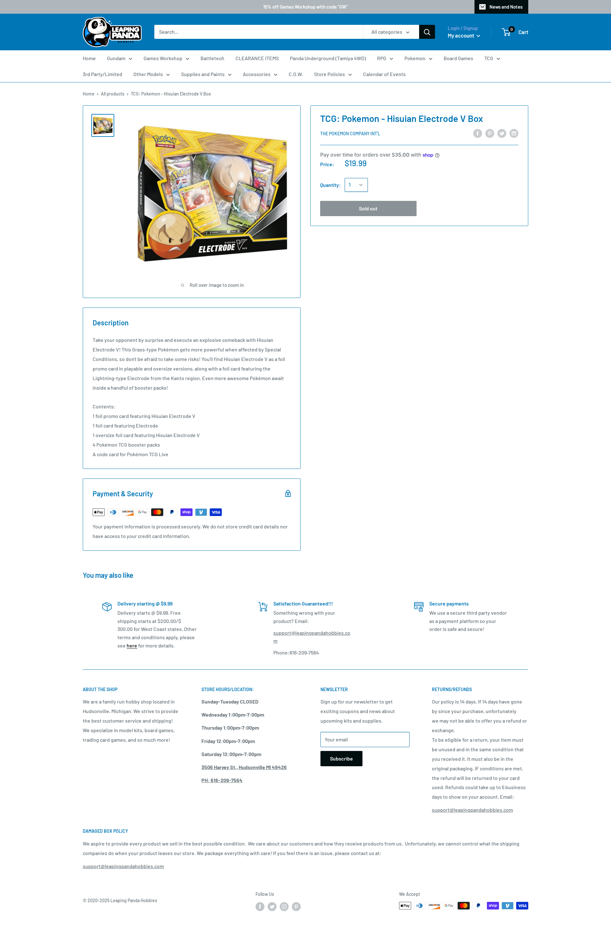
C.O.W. (296, 74)
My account (461, 35)
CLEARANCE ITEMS (257, 58)
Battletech (212, 58)
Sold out (368, 208)
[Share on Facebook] (477, 133)
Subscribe (341, 758)
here (132, 645)
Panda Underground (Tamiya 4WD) (328, 58)
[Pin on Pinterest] (489, 133)
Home (89, 58)
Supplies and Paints (203, 74)
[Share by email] (513, 133)
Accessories (256, 74)
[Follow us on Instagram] (284, 906)
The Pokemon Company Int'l (350, 133)
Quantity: (330, 185)
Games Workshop (163, 58)
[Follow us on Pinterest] (296, 906)
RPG (381, 58)
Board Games (458, 58)
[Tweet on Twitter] (501, 133)
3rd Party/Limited (102, 74)
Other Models (148, 74)
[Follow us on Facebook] (260, 906)
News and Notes (506, 7)
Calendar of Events (384, 74)
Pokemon (414, 58)
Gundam (116, 58)
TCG (488, 58)
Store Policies (329, 74)
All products (112, 93)
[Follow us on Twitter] (272, 906)
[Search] (427, 32)
